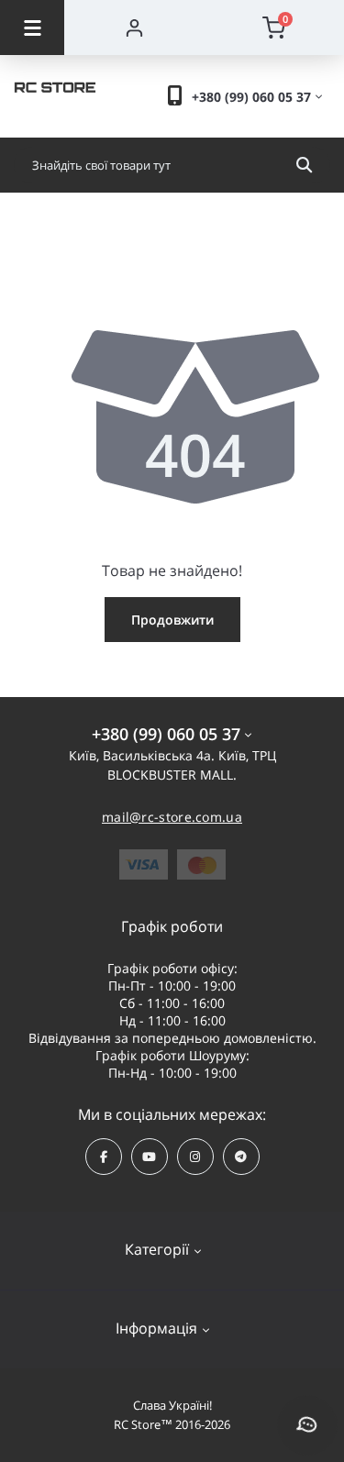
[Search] (304, 165)
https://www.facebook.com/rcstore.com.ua (103, 1156)
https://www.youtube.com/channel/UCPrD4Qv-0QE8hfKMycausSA (149, 1156)
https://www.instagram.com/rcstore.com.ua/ (195, 1156)
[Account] (134, 27)
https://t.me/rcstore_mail (241, 1156)
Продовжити (172, 619)
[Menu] (32, 27)
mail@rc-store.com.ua (172, 816)
